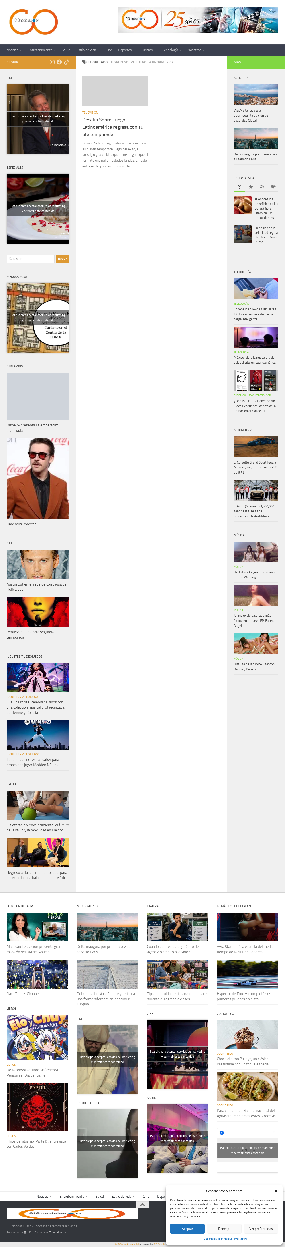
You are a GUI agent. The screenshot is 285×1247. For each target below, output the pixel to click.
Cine (109, 50)
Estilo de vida (86, 50)
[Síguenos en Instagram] (52, 62)
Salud (66, 50)
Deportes (125, 50)
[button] (276, 1191)
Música (238, 566)
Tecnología (170, 50)
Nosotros (194, 50)
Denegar (224, 1229)
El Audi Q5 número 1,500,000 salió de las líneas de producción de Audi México (254, 511)
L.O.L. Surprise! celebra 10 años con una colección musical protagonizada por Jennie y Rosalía (35, 707)
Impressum (240, 1238)
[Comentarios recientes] (261, 187)
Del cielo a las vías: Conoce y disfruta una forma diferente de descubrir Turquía (106, 998)
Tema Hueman (58, 1232)
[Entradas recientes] (239, 187)
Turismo (147, 50)
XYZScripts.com (162, 1244)
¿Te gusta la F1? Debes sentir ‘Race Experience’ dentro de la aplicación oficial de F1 (255, 406)
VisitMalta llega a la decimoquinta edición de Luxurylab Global (251, 115)
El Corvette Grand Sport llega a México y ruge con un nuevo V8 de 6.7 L (255, 467)
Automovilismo (244, 395)
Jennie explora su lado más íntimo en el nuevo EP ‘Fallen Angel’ (254, 621)
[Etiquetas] (272, 187)
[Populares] (250, 187)
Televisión (90, 112)
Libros (11, 1064)
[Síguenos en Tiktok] (66, 62)
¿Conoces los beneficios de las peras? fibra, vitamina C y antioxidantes (266, 208)
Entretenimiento (40, 50)
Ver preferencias (261, 1229)
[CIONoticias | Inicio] (33, 22)
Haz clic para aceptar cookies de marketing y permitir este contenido (37, 118)
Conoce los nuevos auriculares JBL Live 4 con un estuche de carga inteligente (255, 314)
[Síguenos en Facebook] (59, 62)
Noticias (12, 50)
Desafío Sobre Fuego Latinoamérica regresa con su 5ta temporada (112, 127)
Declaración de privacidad (218, 1238)
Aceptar (187, 1229)
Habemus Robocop (22, 524)
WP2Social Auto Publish (127, 1244)
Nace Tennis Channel (23, 993)
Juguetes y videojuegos (23, 697)
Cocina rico (225, 1053)
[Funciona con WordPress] (25, 1232)
